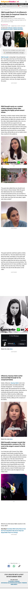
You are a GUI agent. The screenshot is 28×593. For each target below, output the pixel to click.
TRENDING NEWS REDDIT (18, 29)
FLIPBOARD (9, 27)
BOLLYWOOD (14, 4)
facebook (16, 581)
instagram (4, 582)
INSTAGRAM (19, 27)
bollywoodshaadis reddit (14, 582)
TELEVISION (21, 4)
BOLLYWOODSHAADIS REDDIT (7, 29)
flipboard (11, 581)
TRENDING (8, 4)
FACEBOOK (14, 27)
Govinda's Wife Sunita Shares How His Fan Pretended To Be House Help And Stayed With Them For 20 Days (13, 530)
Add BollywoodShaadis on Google (15, 52)
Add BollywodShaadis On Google (10, 6)
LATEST (2, 4)
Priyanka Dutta (5, 24)
